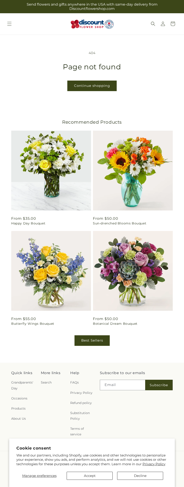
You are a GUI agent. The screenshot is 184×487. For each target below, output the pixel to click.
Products (18, 408)
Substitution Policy (80, 416)
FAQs (74, 382)
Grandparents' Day (22, 385)
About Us (18, 419)
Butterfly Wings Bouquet (32, 324)
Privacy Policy (153, 464)
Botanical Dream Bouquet (115, 324)
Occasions (19, 398)
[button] (9, 24)
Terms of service (77, 431)
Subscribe (159, 385)
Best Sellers (92, 340)
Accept (90, 476)
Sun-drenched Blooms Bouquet (119, 223)
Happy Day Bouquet (28, 223)
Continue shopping (92, 85)
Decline (140, 476)
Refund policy (81, 403)
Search (46, 382)
